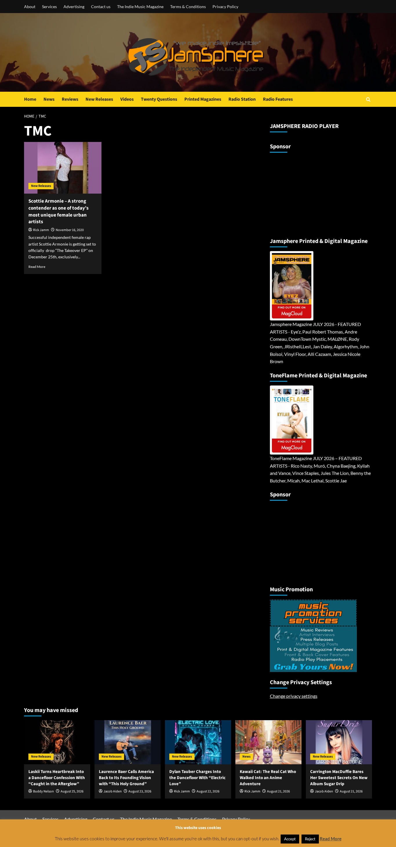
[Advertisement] (306, 192)
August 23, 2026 (139, 791)
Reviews (70, 99)
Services (49, 6)
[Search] (368, 99)
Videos (127, 99)
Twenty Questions (159, 99)
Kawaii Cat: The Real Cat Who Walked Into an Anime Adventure (268, 778)
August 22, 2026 (208, 791)
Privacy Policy (225, 6)
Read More (36, 266)
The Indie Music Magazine (140, 6)
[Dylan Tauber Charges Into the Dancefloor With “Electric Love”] (198, 742)
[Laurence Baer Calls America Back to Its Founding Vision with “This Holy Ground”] (128, 742)
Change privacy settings (293, 696)
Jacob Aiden (112, 791)
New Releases (99, 99)
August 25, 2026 (72, 791)
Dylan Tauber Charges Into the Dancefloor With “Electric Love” (197, 778)
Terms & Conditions (188, 6)
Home (30, 99)
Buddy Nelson (43, 791)
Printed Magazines (202, 99)
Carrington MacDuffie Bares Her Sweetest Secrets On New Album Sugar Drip (339, 778)
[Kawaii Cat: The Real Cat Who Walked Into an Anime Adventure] (268, 742)
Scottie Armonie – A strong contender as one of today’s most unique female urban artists (58, 211)
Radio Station (242, 99)
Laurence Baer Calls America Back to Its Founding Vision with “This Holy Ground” (126, 778)
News (49, 99)
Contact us (100, 6)
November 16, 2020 (70, 230)
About (29, 6)
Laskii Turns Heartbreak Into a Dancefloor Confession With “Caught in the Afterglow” (56, 778)
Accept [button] (290, 839)
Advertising (73, 6)
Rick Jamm (41, 230)
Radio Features (278, 99)
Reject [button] (310, 839)
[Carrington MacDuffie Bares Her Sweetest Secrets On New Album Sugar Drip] (339, 742)
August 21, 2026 (278, 791)
